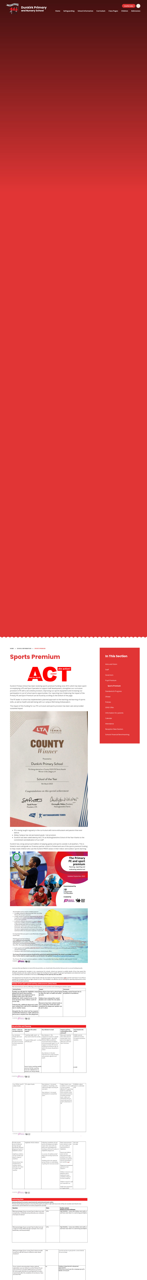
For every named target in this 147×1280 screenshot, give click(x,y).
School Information (24, 648)
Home (12, 648)
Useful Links (128, 6)
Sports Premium (39, 648)
